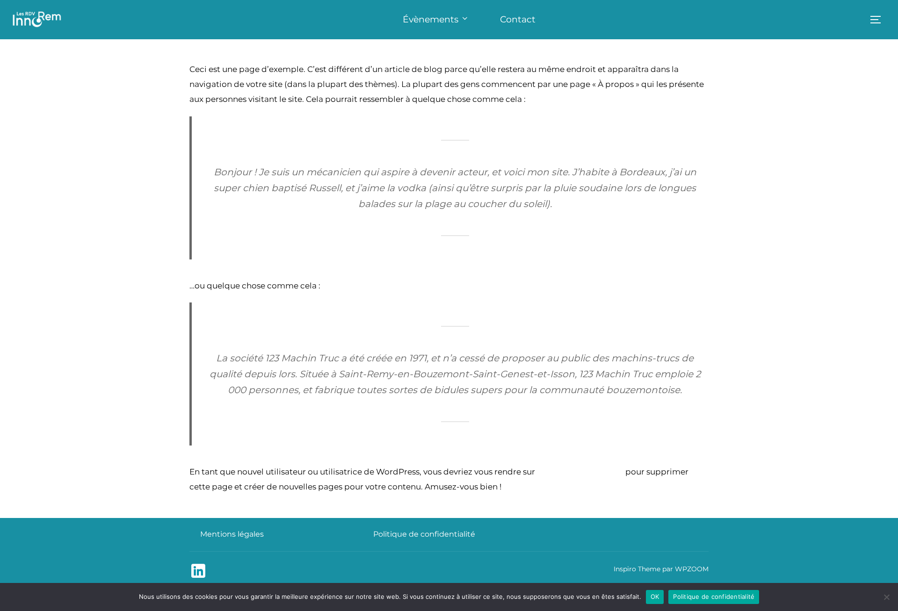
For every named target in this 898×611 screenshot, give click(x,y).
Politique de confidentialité (424, 534)
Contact (518, 19)
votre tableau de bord (580, 471)
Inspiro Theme (637, 569)
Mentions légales (232, 534)
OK (655, 596)
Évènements (430, 19)
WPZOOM (692, 569)
